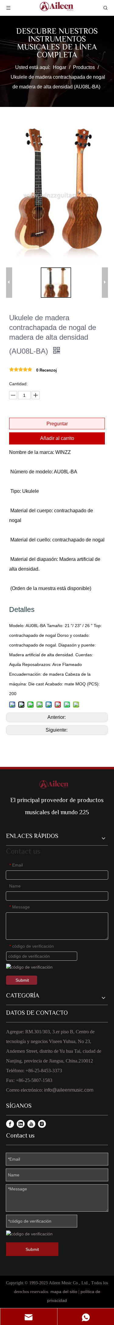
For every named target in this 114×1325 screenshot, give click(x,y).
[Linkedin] (21, 1124)
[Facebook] (10, 1124)
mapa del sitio (63, 1291)
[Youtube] (31, 1124)
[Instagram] (42, 1124)
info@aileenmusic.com (68, 1090)
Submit (22, 980)
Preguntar (57, 423)
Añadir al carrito (57, 438)
